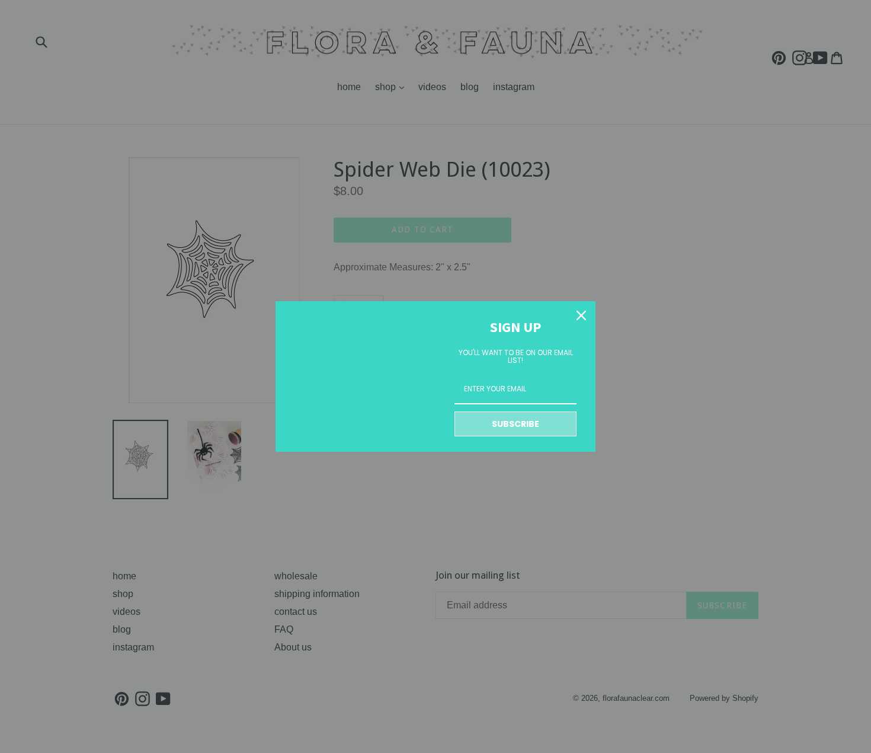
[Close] (581, 315)
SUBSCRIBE (515, 424)
